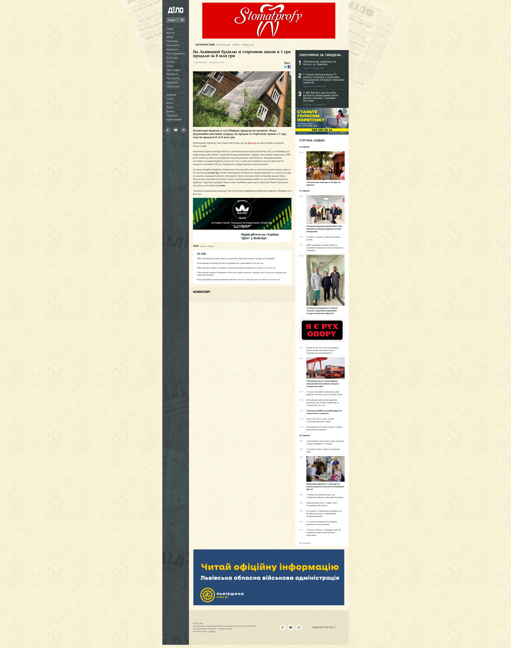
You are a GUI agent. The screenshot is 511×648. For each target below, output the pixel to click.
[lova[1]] (268, 604)
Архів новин (174, 119)
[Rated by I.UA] (339, 627)
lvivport (212, 631)
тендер (210, 246)
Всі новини (305, 543)
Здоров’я (172, 82)
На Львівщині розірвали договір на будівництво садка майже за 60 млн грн (230, 263)
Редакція (171, 115)
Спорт (170, 66)
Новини (171, 94)
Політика (172, 41)
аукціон (203, 246)
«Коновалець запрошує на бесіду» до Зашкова (319, 63)
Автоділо (172, 74)
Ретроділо (172, 78)
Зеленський (224, 45)
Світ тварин (173, 70)
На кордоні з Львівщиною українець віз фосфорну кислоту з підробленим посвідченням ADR (324, 513)
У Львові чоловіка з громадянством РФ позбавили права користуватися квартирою (323, 532)
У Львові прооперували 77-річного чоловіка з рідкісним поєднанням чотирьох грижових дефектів (323, 78)
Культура (172, 57)
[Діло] (175, 10)
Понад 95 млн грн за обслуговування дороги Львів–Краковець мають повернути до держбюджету (322, 350)
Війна (169, 37)
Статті (170, 99)
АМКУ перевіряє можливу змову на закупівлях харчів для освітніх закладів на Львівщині (236, 258)
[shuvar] (242, 229)
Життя (170, 33)
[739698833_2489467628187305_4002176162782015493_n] (268, 38)
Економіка (172, 45)
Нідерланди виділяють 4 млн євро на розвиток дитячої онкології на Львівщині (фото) (325, 486)
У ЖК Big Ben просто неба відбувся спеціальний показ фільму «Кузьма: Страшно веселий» (320, 97)
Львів (169, 28)
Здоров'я (307, 86)
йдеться (252, 143)
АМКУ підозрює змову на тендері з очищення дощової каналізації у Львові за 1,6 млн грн (236, 268)
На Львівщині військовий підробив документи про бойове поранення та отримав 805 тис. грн (322, 402)
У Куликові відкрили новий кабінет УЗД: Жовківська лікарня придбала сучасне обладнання (324, 229)
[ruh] (322, 341)
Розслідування (175, 53)
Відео (169, 107)
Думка (170, 111)
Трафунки (172, 86)
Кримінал (172, 49)
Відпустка (249, 45)
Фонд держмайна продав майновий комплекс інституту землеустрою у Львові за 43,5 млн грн (238, 279)
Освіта (170, 61)
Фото (169, 103)
